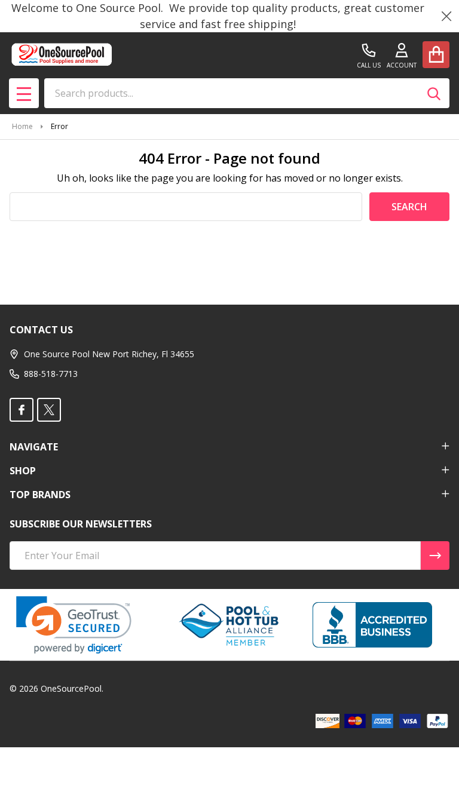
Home (22, 126)
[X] (49, 410)
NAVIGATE (34, 446)
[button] (74, 625)
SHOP (23, 470)
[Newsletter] (435, 555)
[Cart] (436, 54)
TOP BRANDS (40, 494)
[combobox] (246, 93)
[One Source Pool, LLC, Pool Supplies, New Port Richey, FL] (372, 625)
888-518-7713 (51, 373)
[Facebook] (21, 410)
